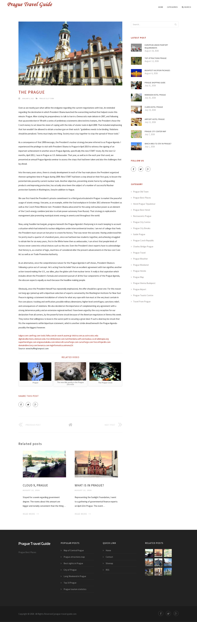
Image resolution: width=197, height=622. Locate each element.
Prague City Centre (141, 222)
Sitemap (109, 563)
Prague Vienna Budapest (144, 283)
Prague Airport (139, 289)
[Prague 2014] (158, 562)
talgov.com (23, 335)
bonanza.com (43, 345)
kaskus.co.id (90, 338)
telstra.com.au (78, 335)
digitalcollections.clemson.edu (32, 338)
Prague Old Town (46, 98)
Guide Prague (139, 234)
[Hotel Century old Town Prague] (168, 553)
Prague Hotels (139, 271)
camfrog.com (34, 335)
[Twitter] (28, 404)
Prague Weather (140, 258)
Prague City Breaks (141, 228)
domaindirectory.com (27, 345)
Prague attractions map (74, 557)
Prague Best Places (142, 197)
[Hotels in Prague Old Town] (149, 572)
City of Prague (70, 569)
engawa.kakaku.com (46, 342)
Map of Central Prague (74, 550)
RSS (107, 569)
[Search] (175, 24)
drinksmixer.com (57, 338)
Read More (29, 514)
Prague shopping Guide (155, 82)
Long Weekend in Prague (75, 576)
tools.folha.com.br (49, 335)
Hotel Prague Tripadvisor (144, 203)
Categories (172, 7)
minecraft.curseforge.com (66, 342)
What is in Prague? (89, 485)
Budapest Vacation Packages (157, 70)
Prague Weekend (141, 265)
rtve (48, 338)
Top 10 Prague (70, 582)
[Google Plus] (35, 404)
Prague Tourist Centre (143, 295)
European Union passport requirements (156, 46)
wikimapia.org (103, 338)
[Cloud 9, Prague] (44, 463)
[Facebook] (21, 404)
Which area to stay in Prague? (158, 143)
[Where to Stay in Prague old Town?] (158, 572)
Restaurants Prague (142, 216)
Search (187, 7)
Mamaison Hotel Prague (155, 95)
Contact (109, 557)
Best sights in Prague (73, 563)
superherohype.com (27, 342)
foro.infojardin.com (101, 342)
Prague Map (138, 277)
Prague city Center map (155, 131)
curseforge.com (86, 342)
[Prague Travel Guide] (40, 4)
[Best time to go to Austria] (168, 572)
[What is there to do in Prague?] (149, 562)
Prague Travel (139, 252)
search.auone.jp (64, 335)
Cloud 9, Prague (35, 485)
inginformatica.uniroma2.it (61, 345)
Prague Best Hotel (141, 210)
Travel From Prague (142, 301)
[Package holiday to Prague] (168, 562)
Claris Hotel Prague (154, 107)
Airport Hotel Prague (155, 119)
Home (160, 7)
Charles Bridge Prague (143, 246)
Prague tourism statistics (75, 589)
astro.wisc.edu (91, 335)
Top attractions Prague (156, 58)
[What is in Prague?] (96, 463)
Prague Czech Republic (143, 240)
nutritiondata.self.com (75, 338)
